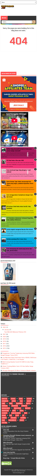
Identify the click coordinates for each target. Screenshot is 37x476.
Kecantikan (15, 405)
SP (23, 415)
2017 (4, 343)
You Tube (4, 422)
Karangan (4, 405)
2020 (4, 336)
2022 (4, 327)
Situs (17, 415)
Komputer (24, 405)
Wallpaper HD (12, 420)
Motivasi (27, 408)
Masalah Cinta (5, 408)
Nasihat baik (5, 410)
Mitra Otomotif (7, 442)
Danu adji (6, 429)
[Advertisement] (19, 12)
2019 (4, 339)
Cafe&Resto (5, 401)
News (14, 410)
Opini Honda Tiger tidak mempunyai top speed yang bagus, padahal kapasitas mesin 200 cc (20, 183)
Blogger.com (21, 472)
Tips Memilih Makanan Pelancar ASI (15, 332)
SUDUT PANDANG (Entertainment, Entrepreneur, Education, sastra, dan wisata (22, 470)
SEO (11, 415)
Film (21, 401)
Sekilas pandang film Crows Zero (17, 239)
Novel (21, 410)
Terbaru (4, 417)
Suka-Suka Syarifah (9, 452)
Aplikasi (13, 398)
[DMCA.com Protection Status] (6, 464)
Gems (10, 403)
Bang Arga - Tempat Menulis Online (14, 458)
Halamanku (19, 403)
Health (28, 403)
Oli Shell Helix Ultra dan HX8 (15, 160)
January (6, 329)
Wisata (22, 420)
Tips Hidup (13, 417)
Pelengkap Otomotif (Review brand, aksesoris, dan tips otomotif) (17, 436)
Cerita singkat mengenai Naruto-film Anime (20, 229)
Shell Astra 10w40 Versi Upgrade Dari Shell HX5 (17, 449)
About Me (4, 398)
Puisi (25, 413)
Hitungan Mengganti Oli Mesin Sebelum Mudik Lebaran (19, 370)
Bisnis (20, 398)
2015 (4, 348)
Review (4, 415)
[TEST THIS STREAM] (27, 172)
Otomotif (4, 413)
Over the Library (16, 413)
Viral (3, 420)
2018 (4, 341)
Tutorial (23, 417)
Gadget (29, 401)
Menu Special (17, 408)
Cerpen (13, 401)
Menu (4, 18)
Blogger (29, 398)
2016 (4, 346)
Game (3, 403)
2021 (4, 334)
